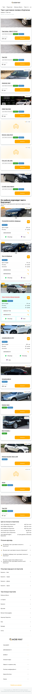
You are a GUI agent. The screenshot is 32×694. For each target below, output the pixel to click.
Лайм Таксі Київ (6, 109)
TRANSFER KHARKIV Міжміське (11, 221)
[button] (30, 213)
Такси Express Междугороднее (11, 297)
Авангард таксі (6, 83)
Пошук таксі (9, 7)
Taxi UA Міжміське (7, 256)
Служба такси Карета (8, 186)
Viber (24, 236)
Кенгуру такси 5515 (7, 135)
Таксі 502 (4, 57)
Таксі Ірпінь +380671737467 (10, 31)
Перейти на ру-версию (16, 685)
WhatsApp (9, 236)
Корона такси (5, 405)
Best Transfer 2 (6, 431)
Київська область (18, 7)
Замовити (22, 38)
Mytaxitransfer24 (6, 379)
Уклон (3, 482)
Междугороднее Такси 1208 (10, 456)
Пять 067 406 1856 (7, 160)
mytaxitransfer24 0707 (8, 338)
